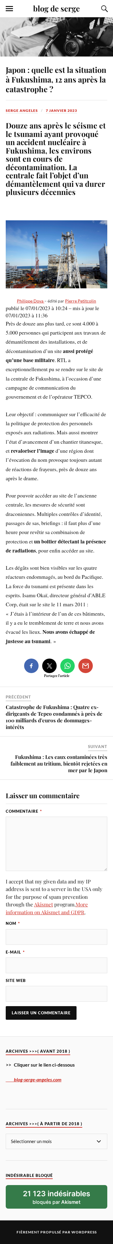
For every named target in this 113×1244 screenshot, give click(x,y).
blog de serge (56, 8)
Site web (16, 980)
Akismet (43, 904)
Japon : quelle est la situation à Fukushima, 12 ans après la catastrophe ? (56, 79)
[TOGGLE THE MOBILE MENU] (9, 9)
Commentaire (24, 811)
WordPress (84, 1232)
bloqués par (56, 1197)
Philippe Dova (30, 300)
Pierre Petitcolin (80, 300)
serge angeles (22, 110)
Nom (13, 923)
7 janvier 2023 (61, 110)
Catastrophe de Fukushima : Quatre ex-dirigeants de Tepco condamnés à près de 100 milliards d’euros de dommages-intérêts (54, 717)
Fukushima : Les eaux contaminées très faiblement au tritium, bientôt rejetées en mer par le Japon (59, 763)
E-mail (15, 952)
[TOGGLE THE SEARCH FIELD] (103, 9)
